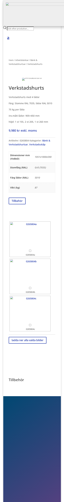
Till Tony (19, 475)
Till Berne (19, 470)
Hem (11, 60)
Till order (19, 465)
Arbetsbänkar (22, 60)
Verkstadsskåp (37, 144)
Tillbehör (17, 201)
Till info (18, 461)
